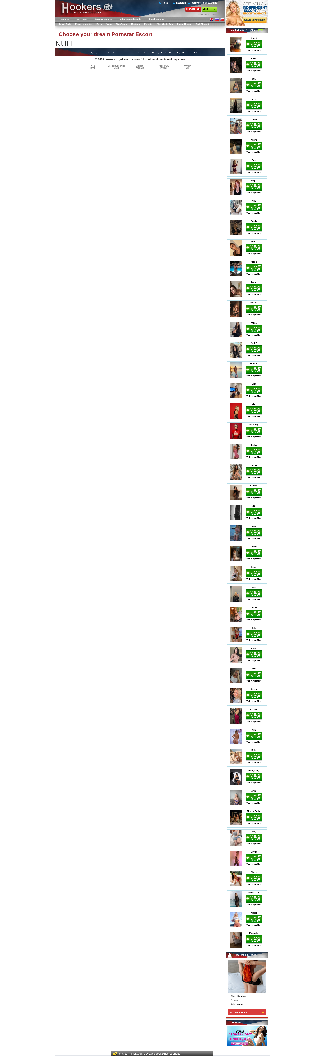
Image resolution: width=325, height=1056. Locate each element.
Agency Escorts (97, 53)
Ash (93, 66)
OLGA (254, 445)
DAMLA (254, 363)
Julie (254, 730)
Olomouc (140, 66)
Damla (254, 221)
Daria (253, 282)
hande (254, 119)
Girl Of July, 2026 (246, 955)
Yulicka (253, 262)
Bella (253, 750)
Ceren (254, 689)
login (205, 9)
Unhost (187, 66)
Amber (254, 913)
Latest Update (184, 24)
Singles (164, 53)
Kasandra (254, 933)
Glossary (186, 53)
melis (253, 58)
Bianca (254, 872)
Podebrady (164, 66)
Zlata (254, 160)
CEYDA (253, 709)
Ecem (254, 567)
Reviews (135, 24)
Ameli (254, 38)
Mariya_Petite (254, 811)
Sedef (254, 343)
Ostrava (140, 68)
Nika (254, 669)
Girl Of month (203, 24)
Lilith (254, 506)
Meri (254, 587)
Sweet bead (253, 892)
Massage (156, 53)
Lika (254, 384)
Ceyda (254, 852)
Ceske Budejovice (116, 66)
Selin (254, 628)
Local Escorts (156, 19)
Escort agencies (83, 24)
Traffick (194, 53)
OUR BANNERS (210, 3)
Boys (99, 24)
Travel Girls (65, 24)
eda (254, 79)
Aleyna (254, 140)
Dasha (254, 608)
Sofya (254, 180)
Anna (253, 791)
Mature (172, 53)
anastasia (254, 302)
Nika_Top (253, 424)
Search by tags (144, 53)
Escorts (148, 24)
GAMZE (253, 486)
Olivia (254, 323)
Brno (92, 68)
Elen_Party (253, 770)
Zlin (187, 68)
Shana (254, 465)
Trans (109, 24)
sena (254, 99)
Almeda (254, 547)
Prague (163, 68)
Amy (254, 831)
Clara (253, 648)
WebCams (121, 24)
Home (165, 3)
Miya (254, 404)
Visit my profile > (253, 50)
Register (180, 3)
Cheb (116, 68)
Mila (254, 201)
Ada (254, 526)
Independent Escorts (130, 19)
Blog (178, 53)
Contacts (190, 9)
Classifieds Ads (165, 24)
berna (254, 241)
